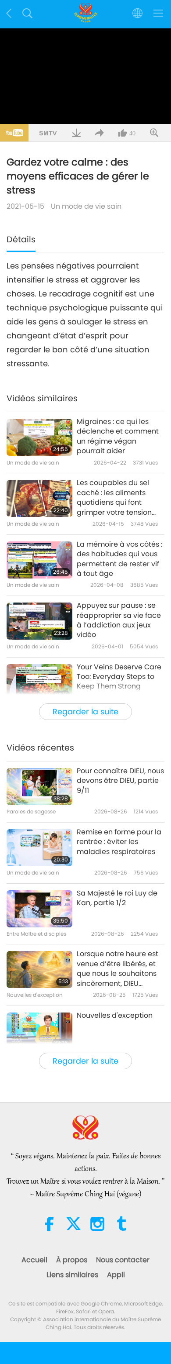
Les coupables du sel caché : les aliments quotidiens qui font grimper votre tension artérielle (114, 497)
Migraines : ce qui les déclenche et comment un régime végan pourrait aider (118, 436)
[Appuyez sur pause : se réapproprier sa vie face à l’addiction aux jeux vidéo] (39, 621)
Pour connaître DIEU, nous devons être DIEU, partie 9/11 (120, 781)
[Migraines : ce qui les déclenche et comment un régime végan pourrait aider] (39, 437)
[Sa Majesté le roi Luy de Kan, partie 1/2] (39, 908)
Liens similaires (72, 1275)
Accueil (34, 1260)
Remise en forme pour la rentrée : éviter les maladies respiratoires (119, 842)
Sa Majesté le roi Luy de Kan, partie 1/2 (117, 898)
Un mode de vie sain (86, 206)
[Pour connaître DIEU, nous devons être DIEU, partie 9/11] (39, 786)
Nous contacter (123, 1260)
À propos (71, 1260)
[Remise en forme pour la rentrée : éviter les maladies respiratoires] (39, 847)
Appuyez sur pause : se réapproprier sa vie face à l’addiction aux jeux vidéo (119, 620)
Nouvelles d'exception (115, 1015)
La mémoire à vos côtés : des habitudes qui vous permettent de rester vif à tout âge (119, 559)
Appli (116, 1275)
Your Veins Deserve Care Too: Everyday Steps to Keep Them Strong (119, 677)
